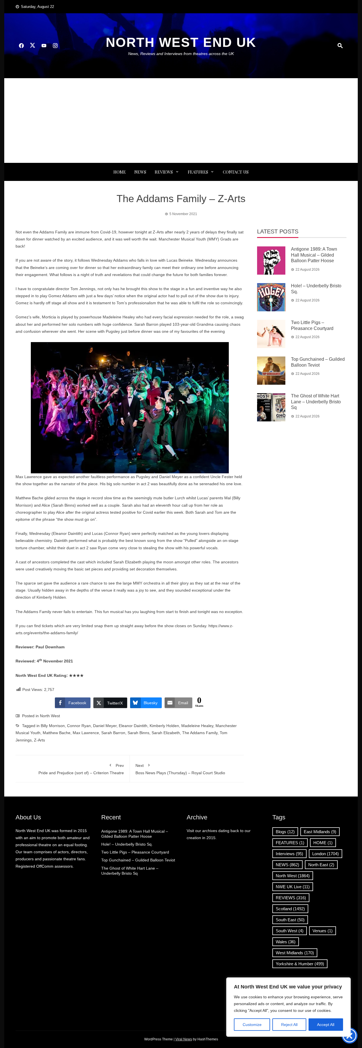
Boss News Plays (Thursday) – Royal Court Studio (180, 769)
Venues (323, 930)
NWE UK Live (293, 886)
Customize (252, 1024)
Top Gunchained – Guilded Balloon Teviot (138, 860)
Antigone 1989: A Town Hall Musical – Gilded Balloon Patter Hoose (314, 255)
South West (289, 930)
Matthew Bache (56, 732)
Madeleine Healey (197, 725)
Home (119, 172)
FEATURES (198, 172)
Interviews (289, 853)
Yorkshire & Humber (300, 963)
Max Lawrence (86, 732)
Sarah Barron (113, 732)
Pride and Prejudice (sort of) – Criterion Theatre (81, 769)
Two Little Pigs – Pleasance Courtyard (135, 852)
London (325, 853)
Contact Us (236, 172)
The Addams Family (199, 732)
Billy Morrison (53, 725)
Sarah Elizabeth (166, 732)
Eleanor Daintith (133, 725)
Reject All (289, 1024)
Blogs (285, 831)
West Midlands (295, 952)
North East (321, 864)
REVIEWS (164, 172)
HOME (323, 842)
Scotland (290, 908)
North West (50, 716)
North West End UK (181, 42)
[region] (288, 1007)
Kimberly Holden (164, 725)
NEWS (140, 172)
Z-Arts (39, 740)
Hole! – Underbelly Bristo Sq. (127, 844)
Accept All (325, 1024)
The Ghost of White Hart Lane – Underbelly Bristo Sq (316, 401)
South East (290, 919)
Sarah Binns (138, 732)
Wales (286, 941)
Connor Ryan (79, 725)
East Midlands (320, 831)
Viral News (183, 1039)
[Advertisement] (181, 120)
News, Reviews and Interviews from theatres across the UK (181, 53)
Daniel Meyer (105, 725)
